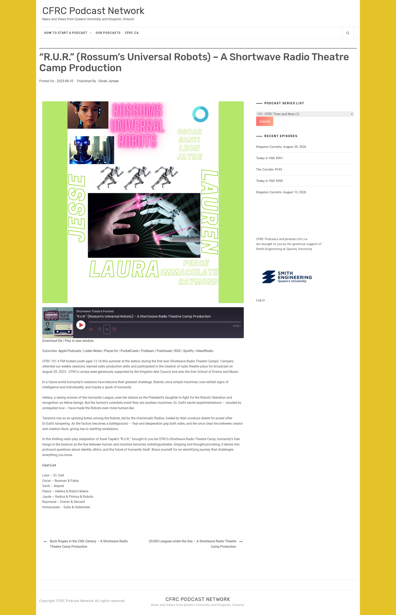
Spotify (188, 351)
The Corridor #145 (269, 169)
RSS (177, 351)
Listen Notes (93, 351)
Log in (260, 300)
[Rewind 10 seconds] (99, 329)
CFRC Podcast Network (93, 11)
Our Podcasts (108, 32)
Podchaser (164, 351)
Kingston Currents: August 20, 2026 (281, 147)
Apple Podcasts (69, 351)
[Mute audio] (92, 329)
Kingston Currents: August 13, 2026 (281, 192)
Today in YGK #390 (269, 181)
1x (107, 329)
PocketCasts (129, 351)
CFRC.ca (132, 32)
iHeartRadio (204, 351)
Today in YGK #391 (269, 158)
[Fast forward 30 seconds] (115, 329)
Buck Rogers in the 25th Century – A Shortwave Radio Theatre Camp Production (89, 544)
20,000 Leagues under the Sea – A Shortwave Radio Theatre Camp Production (192, 544)
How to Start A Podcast (65, 32)
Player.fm (111, 351)
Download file (52, 341)
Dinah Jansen (109, 81)
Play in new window (79, 341)
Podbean (147, 351)
